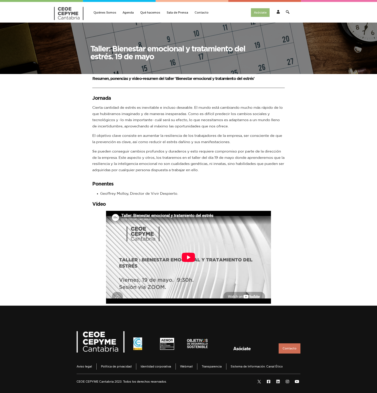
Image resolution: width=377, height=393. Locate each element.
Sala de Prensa (177, 12)
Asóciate (242, 348)
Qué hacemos (150, 12)
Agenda (128, 12)
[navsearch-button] (287, 12)
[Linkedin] (278, 381)
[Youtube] (296, 381)
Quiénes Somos (104, 12)
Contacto (202, 12)
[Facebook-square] (268, 381)
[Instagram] (287, 381)
